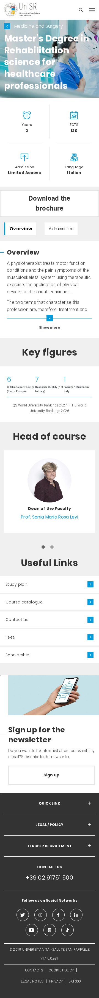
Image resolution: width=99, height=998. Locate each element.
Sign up (51, 775)
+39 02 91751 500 (49, 877)
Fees (10, 637)
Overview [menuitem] (21, 228)
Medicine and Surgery (38, 26)
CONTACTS (34, 970)
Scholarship (17, 655)
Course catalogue (24, 602)
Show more (49, 327)
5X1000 (75, 981)
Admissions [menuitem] (61, 228)
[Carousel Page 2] (52, 547)
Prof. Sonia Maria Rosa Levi (49, 517)
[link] (49, 491)
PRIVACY (56, 981)
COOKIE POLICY (61, 970)
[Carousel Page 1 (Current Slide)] (43, 547)
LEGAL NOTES (32, 981)
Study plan (16, 584)
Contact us (17, 619)
